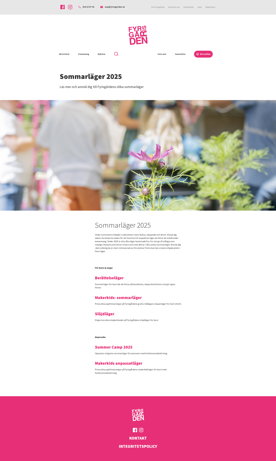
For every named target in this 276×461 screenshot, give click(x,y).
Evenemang (83, 54)
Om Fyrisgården (158, 7)
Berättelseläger (109, 277)
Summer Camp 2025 (114, 347)
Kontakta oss (174, 7)
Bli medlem (205, 54)
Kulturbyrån (188, 7)
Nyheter (102, 54)
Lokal (199, 7)
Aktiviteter (64, 54)
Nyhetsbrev (210, 7)
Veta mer (162, 54)
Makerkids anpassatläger (118, 363)
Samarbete (180, 54)
